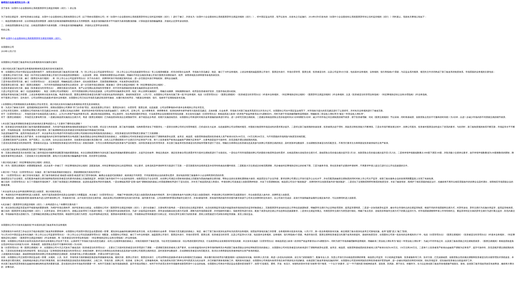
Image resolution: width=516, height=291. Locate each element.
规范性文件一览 (22, 2)
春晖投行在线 (7, 2)
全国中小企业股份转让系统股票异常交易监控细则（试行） (34, 38)
